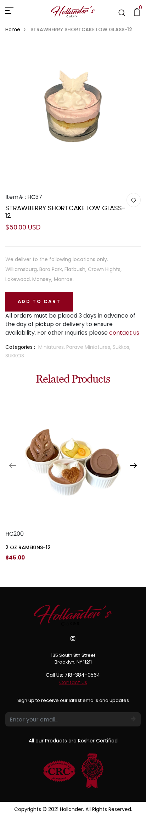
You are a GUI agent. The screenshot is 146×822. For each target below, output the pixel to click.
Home (12, 29)
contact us (124, 333)
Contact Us (73, 682)
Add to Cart (39, 301)
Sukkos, (121, 347)
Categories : (20, 347)
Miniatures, (52, 347)
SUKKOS (14, 355)
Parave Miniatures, (89, 347)
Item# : (15, 197)
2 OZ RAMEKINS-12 (28, 547)
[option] (73, 483)
